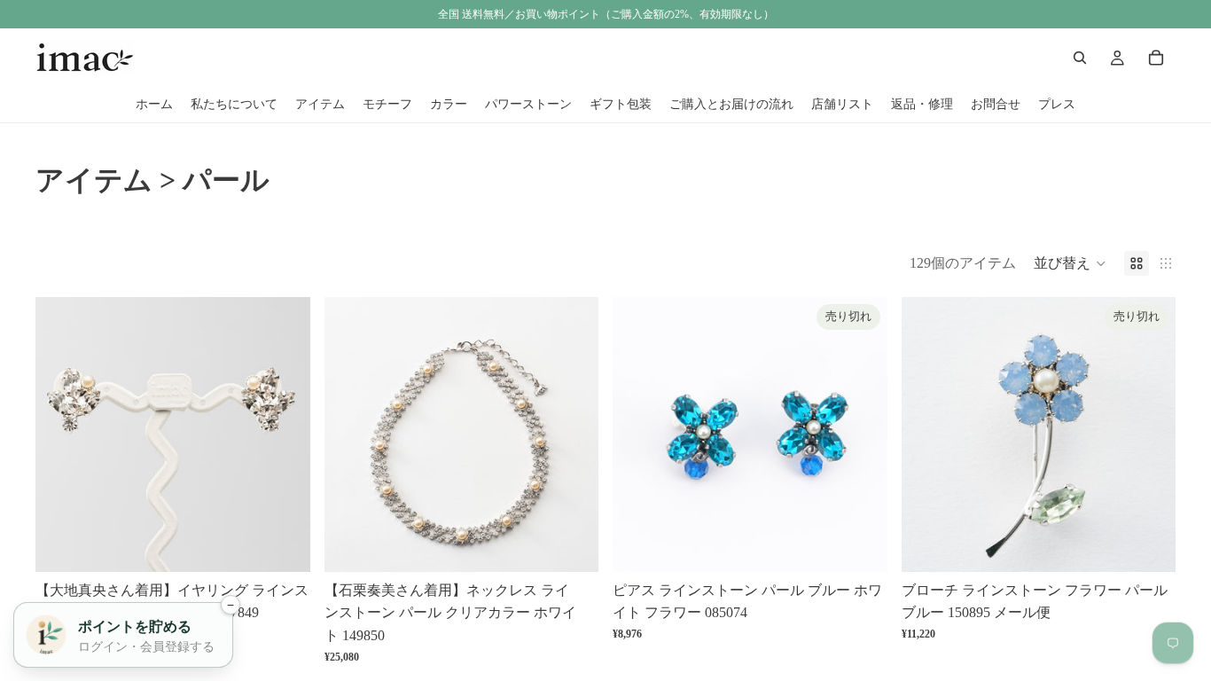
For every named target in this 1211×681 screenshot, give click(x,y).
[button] (1070, 263)
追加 (298, 544)
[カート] (1156, 57)
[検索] (1079, 57)
